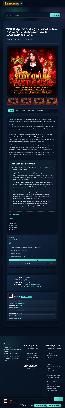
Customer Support (32, 360)
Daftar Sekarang (32, 260)
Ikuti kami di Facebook (53, 386)
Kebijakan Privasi (32, 355)
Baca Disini (37, 270)
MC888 (10, 39)
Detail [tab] (11, 110)
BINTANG (27, 277)
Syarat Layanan (32, 353)
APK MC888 (38, 248)
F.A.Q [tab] (17, 110)
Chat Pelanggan (27, 296)
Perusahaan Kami (32, 349)
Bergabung (16, 307)
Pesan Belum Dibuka (15, 313)
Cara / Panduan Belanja (54, 349)
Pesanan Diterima (16, 305)
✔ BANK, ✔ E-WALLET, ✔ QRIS (32, 284)
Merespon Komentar (15, 316)
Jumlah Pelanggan (16, 303)
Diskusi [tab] (30, 110)
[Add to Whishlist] (52, 263)
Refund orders (15, 318)
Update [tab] (23, 110)
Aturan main (30, 351)
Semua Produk (15, 301)
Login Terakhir (16, 310)
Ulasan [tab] (39, 110)
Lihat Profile (17, 296)
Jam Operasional (32, 362)
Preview (27, 263)
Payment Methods (32, 357)
